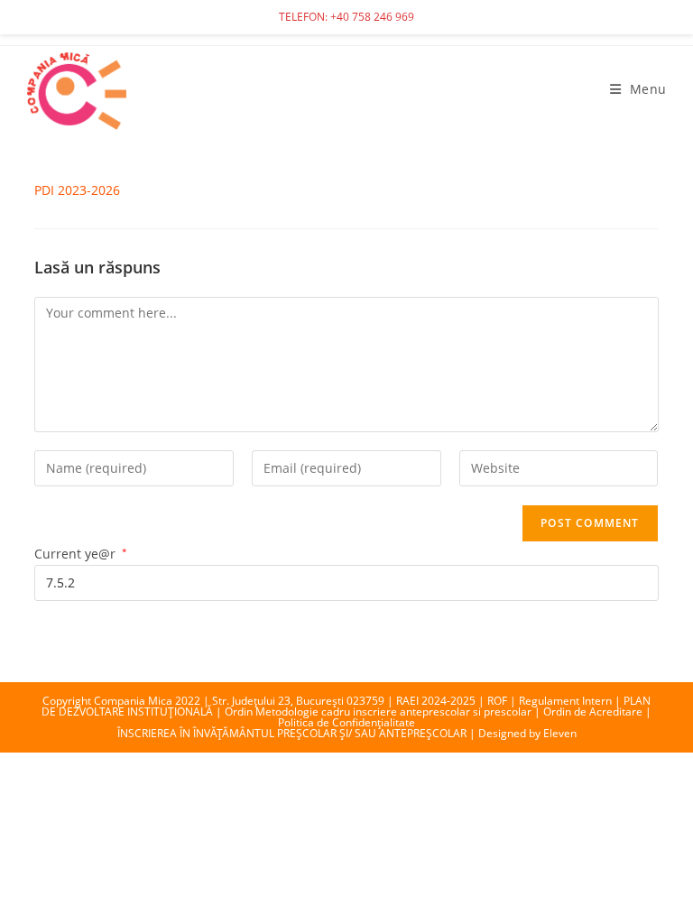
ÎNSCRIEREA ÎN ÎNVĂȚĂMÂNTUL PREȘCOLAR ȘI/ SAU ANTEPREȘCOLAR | (297, 733)
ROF (497, 700)
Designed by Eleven (527, 733)
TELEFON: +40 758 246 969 (346, 16)
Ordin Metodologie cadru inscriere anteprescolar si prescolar (378, 711)
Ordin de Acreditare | (597, 711)
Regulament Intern (565, 700)
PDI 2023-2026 (77, 190)
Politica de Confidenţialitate (346, 722)
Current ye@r (80, 553)
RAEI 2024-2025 (436, 700)
